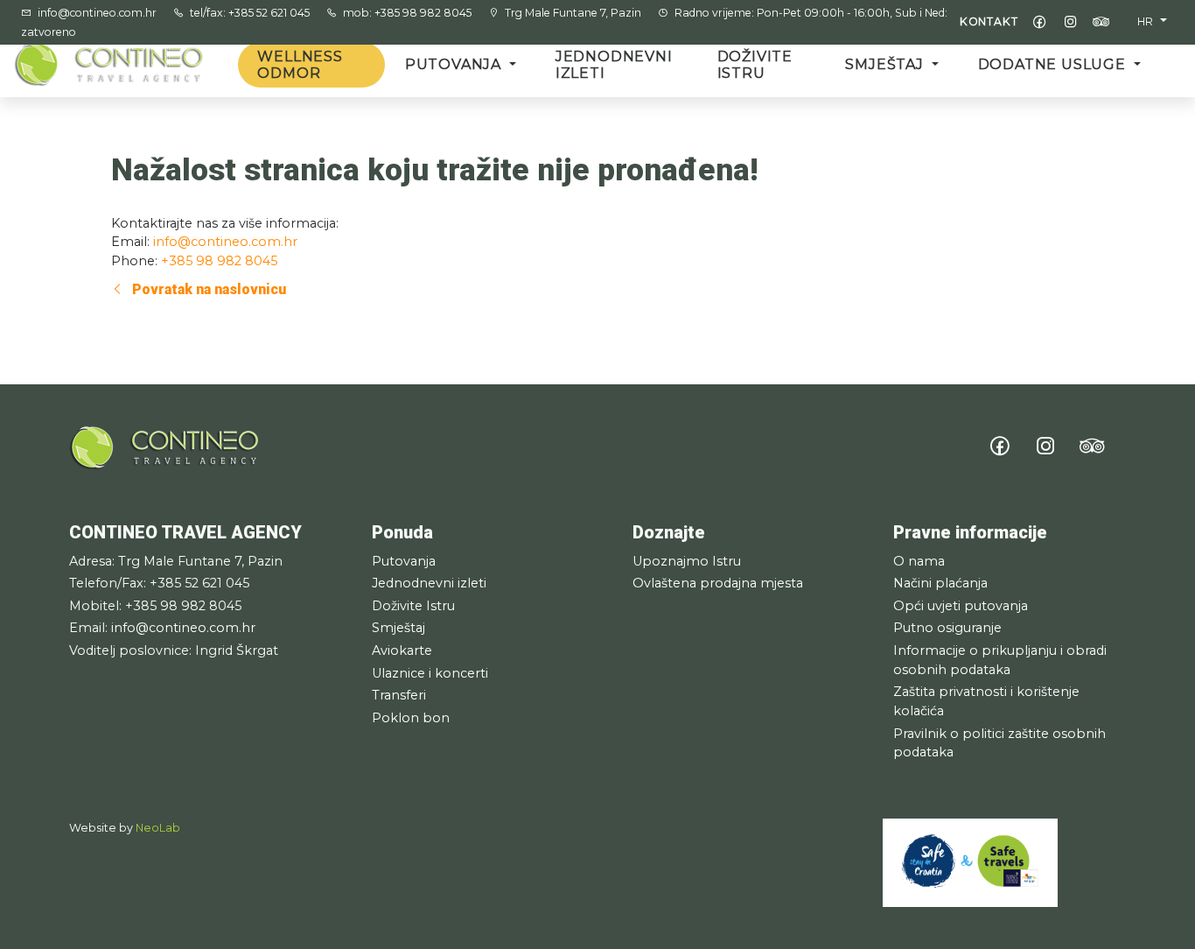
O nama (919, 561)
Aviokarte (402, 650)
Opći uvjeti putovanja (960, 606)
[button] (1152, 22)
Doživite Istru (755, 64)
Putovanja (455, 64)
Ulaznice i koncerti (430, 673)
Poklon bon (411, 718)
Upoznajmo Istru (686, 561)
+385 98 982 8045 (219, 261)
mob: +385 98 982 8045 (408, 12)
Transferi (399, 695)
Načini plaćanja (940, 583)
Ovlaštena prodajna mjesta (717, 583)
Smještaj (886, 64)
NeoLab (158, 827)
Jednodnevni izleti (614, 64)
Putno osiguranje (947, 628)
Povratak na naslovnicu (207, 289)
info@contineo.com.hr (98, 12)
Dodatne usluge (1054, 64)
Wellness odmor (299, 64)
